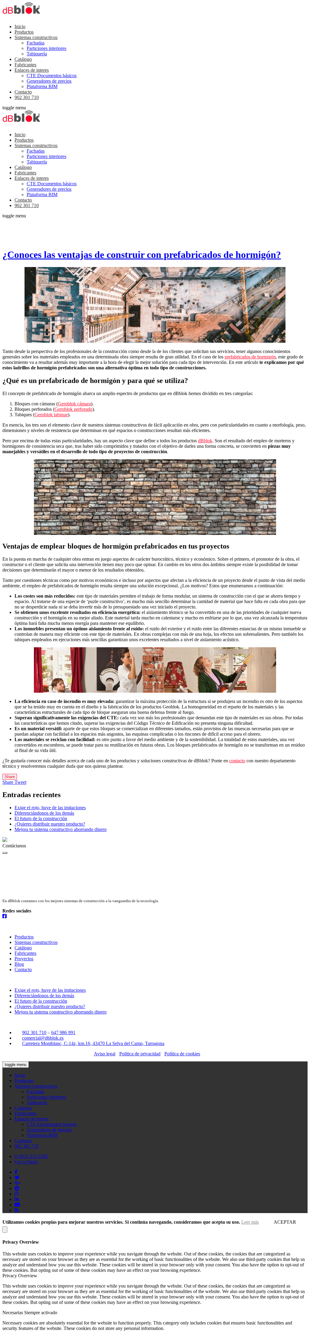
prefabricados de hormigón (250, 356)
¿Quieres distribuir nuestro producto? (50, 823)
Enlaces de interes (32, 70)
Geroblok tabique (51, 414)
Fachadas (36, 42)
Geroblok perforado (73, 409)
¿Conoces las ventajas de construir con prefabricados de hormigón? (141, 254)
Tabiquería (37, 53)
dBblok (205, 440)
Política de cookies (182, 1053)
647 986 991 (63, 1032)
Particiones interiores (46, 48)
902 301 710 (27, 97)
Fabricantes (25, 64)
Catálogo (23, 59)
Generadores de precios (49, 81)
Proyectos (24, 958)
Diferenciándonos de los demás (44, 813)
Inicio (20, 26)
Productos (24, 32)
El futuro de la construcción (41, 818)
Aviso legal (104, 1053)
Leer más (250, 1222)
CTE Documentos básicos (52, 75)
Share (10, 776)
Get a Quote (26, 1161)
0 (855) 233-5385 (31, 1156)
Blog (19, 964)
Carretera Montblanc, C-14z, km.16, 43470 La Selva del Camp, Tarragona (93, 1043)
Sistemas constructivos (36, 37)
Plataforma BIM (42, 86)
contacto (237, 760)
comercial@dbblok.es (43, 1038)
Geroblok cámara (74, 403)
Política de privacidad (139, 1053)
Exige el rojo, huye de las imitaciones (50, 807)
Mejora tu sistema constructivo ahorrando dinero (61, 829)
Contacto (23, 91)
